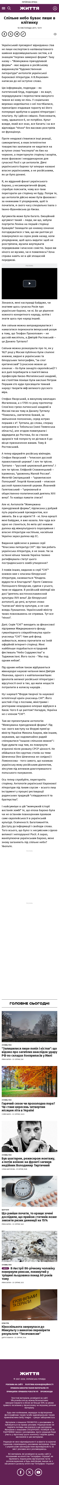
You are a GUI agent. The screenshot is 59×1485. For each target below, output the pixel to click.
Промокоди (46, 1391)
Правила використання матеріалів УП (29, 1388)
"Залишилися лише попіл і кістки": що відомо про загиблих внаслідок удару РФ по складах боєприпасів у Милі (29, 1052)
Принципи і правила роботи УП (22, 1391)
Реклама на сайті (14, 1384)
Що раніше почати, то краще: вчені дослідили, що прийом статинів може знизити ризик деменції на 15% (29, 1216)
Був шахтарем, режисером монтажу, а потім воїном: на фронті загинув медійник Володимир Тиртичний (28, 1162)
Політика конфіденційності (39, 1384)
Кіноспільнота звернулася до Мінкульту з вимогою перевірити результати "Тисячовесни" (26, 1330)
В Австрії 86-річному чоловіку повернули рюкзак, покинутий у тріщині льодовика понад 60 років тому (28, 1273)
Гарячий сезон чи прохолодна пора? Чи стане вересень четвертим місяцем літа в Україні (28, 1107)
